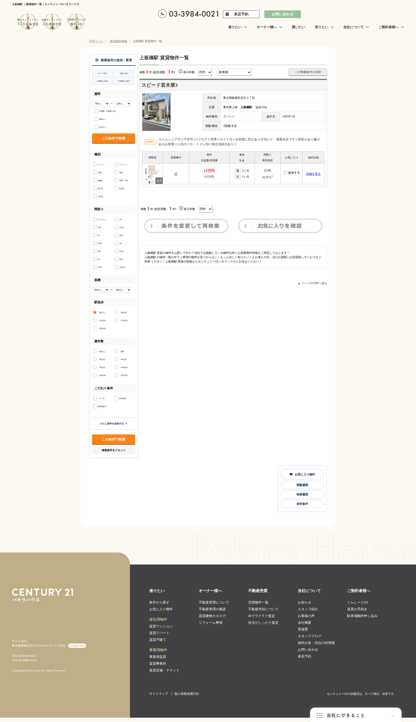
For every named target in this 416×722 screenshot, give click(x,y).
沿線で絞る (124, 73)
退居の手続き (357, 609)
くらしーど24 (357, 602)
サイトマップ (158, 694)
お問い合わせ (282, 14)
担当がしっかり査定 (263, 622)
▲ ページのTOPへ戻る (312, 283)
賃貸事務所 (157, 663)
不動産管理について (214, 602)
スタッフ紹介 (308, 609)
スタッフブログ (309, 636)
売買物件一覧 (258, 602)
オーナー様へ (210, 591)
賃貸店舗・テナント (164, 670)
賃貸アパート (159, 633)
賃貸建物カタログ (212, 616)
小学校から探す (102, 81)
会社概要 (304, 622)
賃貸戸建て (157, 640)
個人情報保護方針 (186, 694)
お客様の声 (306, 616)
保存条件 (302, 503)
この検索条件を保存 (308, 72)
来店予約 (241, 14)
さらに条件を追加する (112, 423)
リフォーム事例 (210, 622)
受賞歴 (303, 629)
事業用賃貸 (157, 657)
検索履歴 (302, 494)
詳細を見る (313, 174)
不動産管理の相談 (212, 609)
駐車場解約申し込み (362, 616)
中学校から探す (124, 81)
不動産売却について (263, 609)
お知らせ (304, 602)
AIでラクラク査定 (261, 616)
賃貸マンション (161, 626)
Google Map (77, 645)
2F (175, 174)
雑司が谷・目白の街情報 (316, 643)
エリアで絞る (102, 73)
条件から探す (159, 602)
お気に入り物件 (305, 474)
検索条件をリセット (114, 450)
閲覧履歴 (302, 485)
